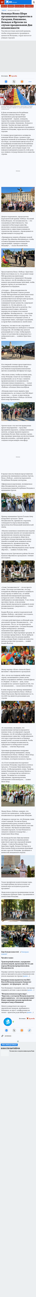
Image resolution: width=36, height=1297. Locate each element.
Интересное (8, 1036)
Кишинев (10, 6)
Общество (4, 10)
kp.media (14, 76)
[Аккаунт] (34, 2)
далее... (26, 976)
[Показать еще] (30, 82)
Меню (2, 2)
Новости (4, 6)
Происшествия (19, 6)
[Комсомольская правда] (11, 2)
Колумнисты (29, 6)
